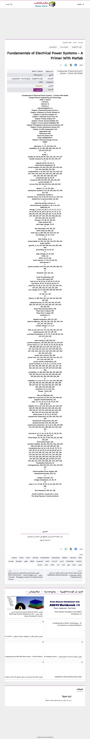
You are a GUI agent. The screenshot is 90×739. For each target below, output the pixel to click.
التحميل (38, 90)
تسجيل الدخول (44, 540)
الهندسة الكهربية (67, 42)
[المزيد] (60, 65)
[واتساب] (65, 65)
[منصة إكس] (70, 65)
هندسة (75, 42)
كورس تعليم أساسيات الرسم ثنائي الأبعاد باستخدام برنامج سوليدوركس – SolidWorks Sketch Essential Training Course (65, 575)
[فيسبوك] (75, 65)
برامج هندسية (64, 47)
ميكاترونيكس (53, 47)
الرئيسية (80, 42)
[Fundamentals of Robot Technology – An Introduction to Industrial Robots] (64, 630)
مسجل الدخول (58, 700)
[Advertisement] (45, 22)
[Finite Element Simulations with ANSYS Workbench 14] (64, 607)
